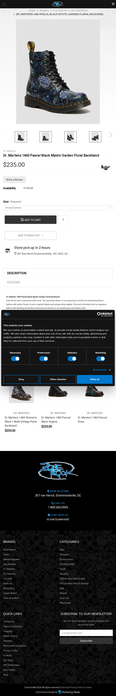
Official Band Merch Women (74, 583)
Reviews (13, 282)
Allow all (94, 379)
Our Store (8, 660)
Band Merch (9, 549)
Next (111, 134)
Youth (62, 569)
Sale (62, 588)
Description (16, 273)
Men (62, 549)
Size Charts (9, 670)
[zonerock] (113, 4)
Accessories (66, 559)
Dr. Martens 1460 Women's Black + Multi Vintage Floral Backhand (21, 421)
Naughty (64, 573)
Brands (9, 541)
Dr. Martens (9, 569)
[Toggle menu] (4, 4)
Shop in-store (58, 493)
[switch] (43, 358)
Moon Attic (9, 588)
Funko (6, 554)
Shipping (7, 631)
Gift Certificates (11, 665)
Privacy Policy (10, 650)
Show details (100, 369)
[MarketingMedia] (69, 692)
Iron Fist (7, 578)
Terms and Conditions (14, 645)
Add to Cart (32, 219)
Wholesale (65, 602)
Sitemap (64, 687)
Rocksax (7, 583)
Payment (8, 640)
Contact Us (9, 621)
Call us (58, 505)
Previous (5, 134)
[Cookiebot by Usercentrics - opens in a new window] (99, 314)
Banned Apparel (11, 559)
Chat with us (58, 517)
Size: (12, 201)
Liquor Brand (9, 593)
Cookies (7, 655)
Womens (64, 554)
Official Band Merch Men (72, 578)
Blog (5, 674)
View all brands (11, 598)
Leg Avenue (9, 564)
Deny (21, 379)
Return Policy (10, 636)
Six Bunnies (9, 573)
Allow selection (58, 379)
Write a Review (14, 179)
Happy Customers (12, 626)
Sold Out (64, 598)
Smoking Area (67, 564)
